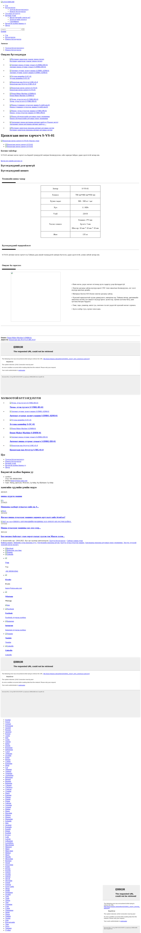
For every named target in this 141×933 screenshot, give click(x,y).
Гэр (6, 6)
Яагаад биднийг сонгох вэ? (20, 17)
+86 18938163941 (11, 571)
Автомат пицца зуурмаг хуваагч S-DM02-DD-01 (28, 67)
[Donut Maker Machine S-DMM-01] (23, 428)
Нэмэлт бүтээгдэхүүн (18, 11)
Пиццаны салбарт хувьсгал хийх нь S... (20, 507)
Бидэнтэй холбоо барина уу (15, 23)
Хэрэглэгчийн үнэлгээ (18, 19)
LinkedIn (8, 655)
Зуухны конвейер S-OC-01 (20, 78)
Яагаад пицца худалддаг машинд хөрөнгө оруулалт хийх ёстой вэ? (33, 517)
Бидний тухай (10, 15)
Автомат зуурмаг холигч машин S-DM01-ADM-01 (28, 73)
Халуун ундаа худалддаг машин (72, 543)
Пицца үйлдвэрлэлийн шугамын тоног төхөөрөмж (29, 118)
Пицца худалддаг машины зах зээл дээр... (21, 528)
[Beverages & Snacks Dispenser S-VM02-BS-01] (24, 403)
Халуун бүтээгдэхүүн (57, 541)
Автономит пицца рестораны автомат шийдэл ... (28, 124)
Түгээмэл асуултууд (12, 13)
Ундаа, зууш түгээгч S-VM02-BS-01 (23, 101)
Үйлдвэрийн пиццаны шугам (48, 543)
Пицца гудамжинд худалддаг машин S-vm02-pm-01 (29, 107)
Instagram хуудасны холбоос (15, 630)
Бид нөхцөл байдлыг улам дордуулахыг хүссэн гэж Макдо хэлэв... (33, 536)
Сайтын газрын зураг (75, 541)
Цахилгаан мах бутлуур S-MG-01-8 (23, 84)
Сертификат (14, 21)
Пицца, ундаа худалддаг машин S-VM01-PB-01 (27, 113)
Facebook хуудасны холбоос (15, 617)
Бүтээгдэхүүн (10, 7)
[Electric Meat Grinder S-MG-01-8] (24, 445)
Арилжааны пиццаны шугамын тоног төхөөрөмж (104, 543)
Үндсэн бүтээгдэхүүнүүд (19, 9)
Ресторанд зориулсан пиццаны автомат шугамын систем (31, 130)
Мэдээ (7, 25)
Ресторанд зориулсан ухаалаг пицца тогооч (26, 61)
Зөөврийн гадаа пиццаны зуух (24, 543)
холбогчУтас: (8, 478)
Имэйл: (8, 481)
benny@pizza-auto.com (19, 481)
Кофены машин (7, 543)
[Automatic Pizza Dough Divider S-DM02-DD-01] (29, 437)
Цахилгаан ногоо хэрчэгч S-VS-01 (23, 90)
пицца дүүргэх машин (11, 496)
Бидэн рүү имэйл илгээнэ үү (11, 161)
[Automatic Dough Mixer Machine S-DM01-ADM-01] (29, 411)
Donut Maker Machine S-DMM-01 (22, 95)
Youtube (8, 642)
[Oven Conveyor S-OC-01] (20, 420)
